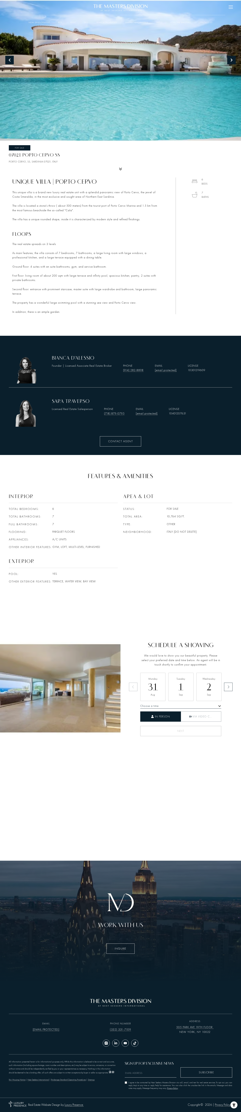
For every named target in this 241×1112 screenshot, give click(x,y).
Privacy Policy (172, 1088)
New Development (39, 22)
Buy (60, 22)
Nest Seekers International (38, 1079)
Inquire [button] (120, 948)
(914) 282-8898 (133, 370)
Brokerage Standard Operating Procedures (68, 1079)
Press (159, 22)
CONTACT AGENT (120, 441)
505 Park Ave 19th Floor (195, 1027)
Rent (73, 22)
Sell (86, 22)
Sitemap (91, 1079)
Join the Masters (181, 22)
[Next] (228, 687)
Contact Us (205, 22)
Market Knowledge (136, 22)
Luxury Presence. (74, 1105)
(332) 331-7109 (120, 1029)
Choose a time (149, 706)
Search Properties (106, 22)
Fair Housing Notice (17, 1079)
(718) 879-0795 (114, 413)
